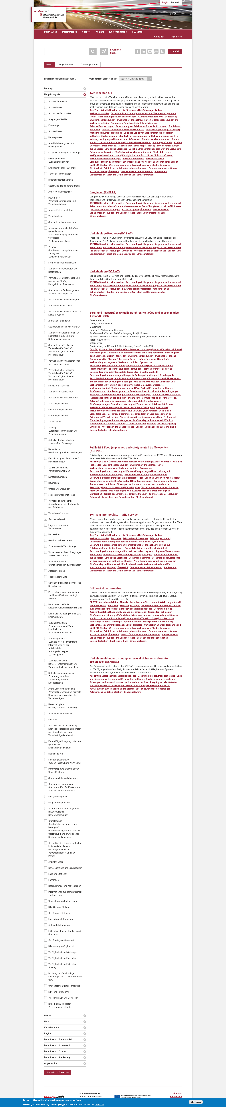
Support (86, 32)
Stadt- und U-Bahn (118, 641)
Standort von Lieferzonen (60, 391)
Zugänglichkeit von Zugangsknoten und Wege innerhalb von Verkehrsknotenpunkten (61, 628)
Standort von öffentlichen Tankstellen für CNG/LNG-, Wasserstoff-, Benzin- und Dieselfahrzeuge (61, 350)
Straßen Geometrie (57, 101)
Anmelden (159, 36)
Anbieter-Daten (55, 862)
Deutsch (175, 2)
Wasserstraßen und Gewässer (63, 998)
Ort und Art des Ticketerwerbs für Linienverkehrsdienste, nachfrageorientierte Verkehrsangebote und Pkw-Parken (64, 849)
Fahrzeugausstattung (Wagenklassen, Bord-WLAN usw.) (64, 761)
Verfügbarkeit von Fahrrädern (62, 958)
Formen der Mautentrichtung (62, 262)
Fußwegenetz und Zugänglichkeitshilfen (58, 160)
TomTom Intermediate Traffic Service (114, 514)
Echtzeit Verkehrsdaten (111, 88)
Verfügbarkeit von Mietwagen (62, 952)
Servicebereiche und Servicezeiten (65, 868)
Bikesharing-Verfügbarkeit (61, 946)
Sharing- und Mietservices (130, 307)
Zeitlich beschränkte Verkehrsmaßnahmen (59, 469)
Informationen (69, 32)
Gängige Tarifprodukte (59, 802)
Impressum (176, 1096)
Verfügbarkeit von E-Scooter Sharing (62, 966)
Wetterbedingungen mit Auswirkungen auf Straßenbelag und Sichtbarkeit (64, 504)
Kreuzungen (54, 125)
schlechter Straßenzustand (61, 495)
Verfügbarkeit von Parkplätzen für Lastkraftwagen (65, 313)
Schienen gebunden (147, 638)
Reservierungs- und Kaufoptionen (64, 886)
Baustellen (53, 483)
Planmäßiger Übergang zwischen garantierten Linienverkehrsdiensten (64, 744)
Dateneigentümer (89, 64)
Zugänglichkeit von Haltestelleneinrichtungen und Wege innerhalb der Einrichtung (63, 663)
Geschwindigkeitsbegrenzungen (64, 186)
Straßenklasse (55, 131)
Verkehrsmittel (51, 1027)
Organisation (50, 1063)
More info (99, 1104)
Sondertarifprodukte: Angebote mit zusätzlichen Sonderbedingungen (63, 811)
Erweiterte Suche (105, 51)
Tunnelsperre (54, 421)
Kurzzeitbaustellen (57, 477)
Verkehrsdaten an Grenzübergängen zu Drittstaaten (64, 563)
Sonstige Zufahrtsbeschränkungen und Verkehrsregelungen (62, 430)
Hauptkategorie (52, 94)
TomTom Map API (101, 93)
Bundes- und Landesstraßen (121, 213)
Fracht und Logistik (117, 88)
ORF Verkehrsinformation (106, 588)
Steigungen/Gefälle (57, 119)
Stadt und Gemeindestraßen (121, 174)
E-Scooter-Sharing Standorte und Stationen (64, 932)
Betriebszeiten (55, 753)
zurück (176, 51)
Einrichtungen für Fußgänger (62, 168)
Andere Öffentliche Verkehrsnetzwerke (140, 634)
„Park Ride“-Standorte (59, 321)
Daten (49, 64)
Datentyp (49, 88)
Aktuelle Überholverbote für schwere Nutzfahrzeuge (61, 441)
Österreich (113, 171)
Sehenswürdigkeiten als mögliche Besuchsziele (64, 584)
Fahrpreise (53, 880)
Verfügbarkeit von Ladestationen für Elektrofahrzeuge (64, 362)
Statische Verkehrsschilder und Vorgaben (130, 88)
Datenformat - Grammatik (57, 1045)
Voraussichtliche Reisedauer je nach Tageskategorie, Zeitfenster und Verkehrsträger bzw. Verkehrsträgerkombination (64, 730)
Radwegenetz (55, 137)
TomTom (94, 110)
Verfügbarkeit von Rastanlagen (63, 299)
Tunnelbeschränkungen (59, 174)
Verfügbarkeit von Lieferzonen (63, 397)
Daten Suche (50, 32)
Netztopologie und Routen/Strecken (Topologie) (62, 706)
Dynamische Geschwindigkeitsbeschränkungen (65, 451)
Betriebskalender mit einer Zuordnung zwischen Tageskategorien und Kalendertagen (61, 678)
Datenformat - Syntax (55, 1051)
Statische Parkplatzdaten (60, 305)
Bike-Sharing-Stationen (59, 907)
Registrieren (176, 36)
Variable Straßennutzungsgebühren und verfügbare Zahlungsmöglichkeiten (63, 252)
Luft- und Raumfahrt (58, 992)
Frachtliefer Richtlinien (59, 385)
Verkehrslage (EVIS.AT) (105, 271)
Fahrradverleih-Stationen (60, 919)
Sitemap (177, 1093)
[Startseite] (49, 14)
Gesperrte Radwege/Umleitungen (64, 152)
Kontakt (100, 32)
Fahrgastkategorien (57, 796)
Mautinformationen (123, 88)
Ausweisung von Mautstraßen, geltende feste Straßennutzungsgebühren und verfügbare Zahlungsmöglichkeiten (63, 234)
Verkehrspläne (55, 216)
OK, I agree (196, 1102)
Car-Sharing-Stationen (59, 913)
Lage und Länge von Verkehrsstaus (58, 527)
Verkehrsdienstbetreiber (60, 713)
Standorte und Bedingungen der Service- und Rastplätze (63, 292)
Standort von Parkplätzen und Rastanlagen (62, 270)
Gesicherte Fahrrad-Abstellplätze (64, 326)
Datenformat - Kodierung (57, 1057)
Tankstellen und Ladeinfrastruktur (142, 88)
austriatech (54, 1096)
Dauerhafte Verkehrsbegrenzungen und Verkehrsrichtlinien (62, 201)
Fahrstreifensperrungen (60, 409)
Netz (49, 1021)
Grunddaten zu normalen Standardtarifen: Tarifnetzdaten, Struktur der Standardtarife (64, 787)
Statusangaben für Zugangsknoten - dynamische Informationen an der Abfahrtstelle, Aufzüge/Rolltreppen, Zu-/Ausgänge (62, 646)
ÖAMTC (94, 349)
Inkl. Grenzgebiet (98, 171)
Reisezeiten (54, 534)
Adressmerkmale (56, 571)
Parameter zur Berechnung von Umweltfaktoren (63, 770)
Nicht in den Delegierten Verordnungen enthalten (60, 1005)
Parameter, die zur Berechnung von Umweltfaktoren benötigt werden (63, 595)
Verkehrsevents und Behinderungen (148, 88)
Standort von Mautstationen (62, 222)
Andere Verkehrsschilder (60, 192)
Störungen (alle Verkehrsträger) (63, 778)
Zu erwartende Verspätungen (62, 546)
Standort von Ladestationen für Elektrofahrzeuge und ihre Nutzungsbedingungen (63, 335)
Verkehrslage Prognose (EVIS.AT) (111, 233)
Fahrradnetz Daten (111, 307)
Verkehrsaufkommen (58, 513)
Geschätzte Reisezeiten (60, 540)
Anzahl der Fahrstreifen (59, 113)
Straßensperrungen (58, 403)
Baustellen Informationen (92, 88)
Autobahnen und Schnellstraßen (137, 171)
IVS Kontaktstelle (118, 32)
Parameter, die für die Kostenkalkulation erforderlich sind (65, 606)
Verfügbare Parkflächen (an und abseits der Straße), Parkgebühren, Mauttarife (64, 281)
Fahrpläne (53, 719)
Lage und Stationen (57, 874)
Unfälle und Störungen (59, 489)
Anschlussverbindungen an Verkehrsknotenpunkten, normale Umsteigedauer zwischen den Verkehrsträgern (64, 694)
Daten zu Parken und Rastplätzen (98, 88)
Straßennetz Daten (136, 88)
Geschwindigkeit (56, 519)
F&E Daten (137, 32)
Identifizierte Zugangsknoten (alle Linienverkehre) (64, 615)
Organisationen (66, 64)
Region (49, 1033)
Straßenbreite (55, 107)
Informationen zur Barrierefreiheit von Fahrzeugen (64, 893)
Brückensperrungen (58, 415)
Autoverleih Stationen (59, 925)
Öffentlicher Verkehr (123, 307)
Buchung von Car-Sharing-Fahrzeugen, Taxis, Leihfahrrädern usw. (65, 976)
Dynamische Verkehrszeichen (104, 88)
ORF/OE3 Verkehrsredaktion (104, 602)
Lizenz (49, 1015)
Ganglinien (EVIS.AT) (103, 192)
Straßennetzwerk (145, 174)
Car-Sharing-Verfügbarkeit (61, 940)
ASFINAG (94, 203)
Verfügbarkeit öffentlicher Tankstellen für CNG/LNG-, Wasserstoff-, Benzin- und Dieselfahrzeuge (61, 375)
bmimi (89, 1096)
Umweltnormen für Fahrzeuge (63, 901)
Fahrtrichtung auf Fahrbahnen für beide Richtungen (64, 460)
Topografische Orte (57, 577)
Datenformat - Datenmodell (58, 1039)
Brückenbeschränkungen (60, 180)
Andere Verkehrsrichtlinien (61, 210)
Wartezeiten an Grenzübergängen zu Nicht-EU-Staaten (64, 554)
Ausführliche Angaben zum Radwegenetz (61, 145)
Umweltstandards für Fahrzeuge (64, 986)
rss (162, 51)
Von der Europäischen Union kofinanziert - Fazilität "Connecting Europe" (133, 1096)
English (165, 2)
